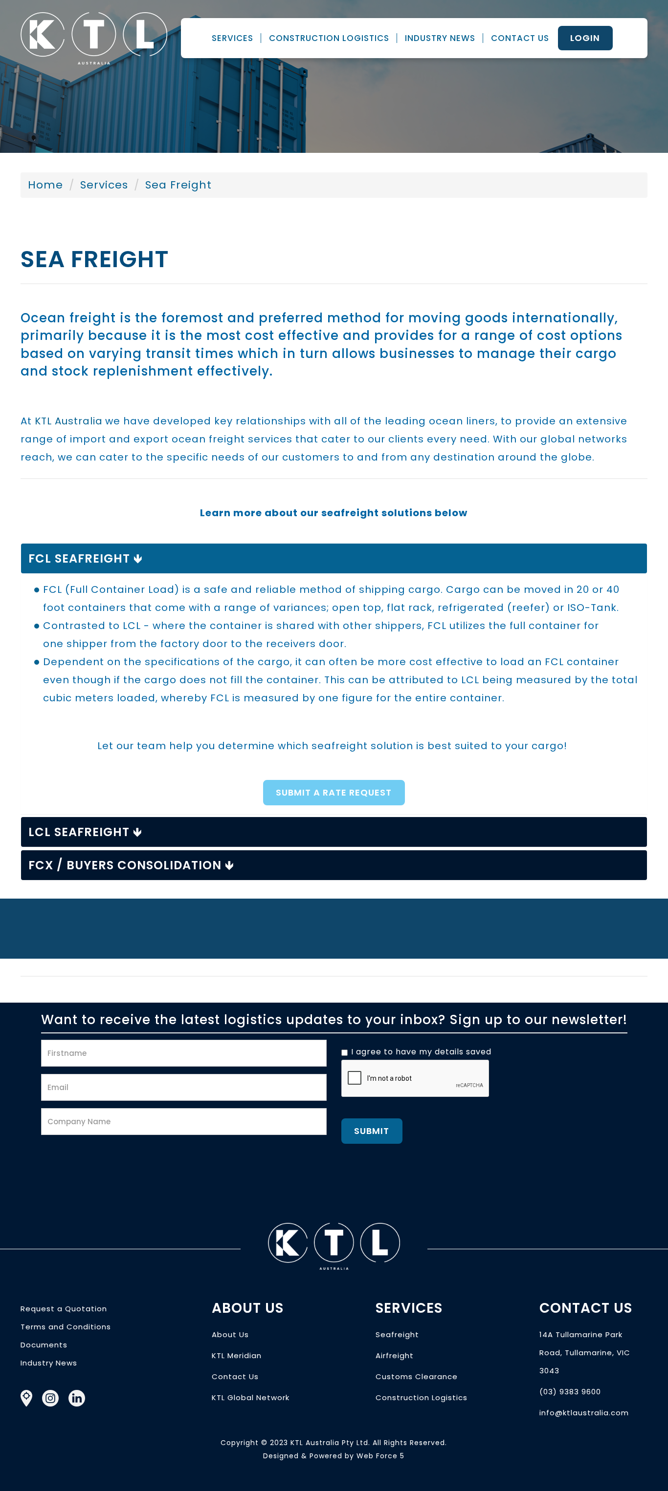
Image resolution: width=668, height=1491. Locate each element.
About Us (230, 1334)
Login (585, 38)
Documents (44, 1345)
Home (45, 184)
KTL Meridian (237, 1355)
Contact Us (520, 38)
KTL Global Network (250, 1397)
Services (232, 38)
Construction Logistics (329, 38)
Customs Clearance (417, 1376)
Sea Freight (178, 184)
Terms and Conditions (66, 1327)
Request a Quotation (64, 1308)
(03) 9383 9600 (570, 1391)
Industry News (440, 38)
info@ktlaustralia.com (584, 1412)
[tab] (333, 558)
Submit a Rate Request (334, 792)
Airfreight (395, 1355)
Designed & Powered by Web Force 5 (333, 1456)
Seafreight (397, 1334)
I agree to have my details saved (421, 1051)
